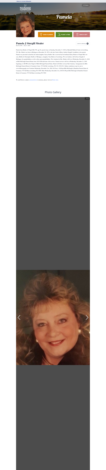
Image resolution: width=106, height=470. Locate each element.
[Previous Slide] (19, 317)
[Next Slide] (87, 317)
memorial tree (33, 80)
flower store (55, 80)
